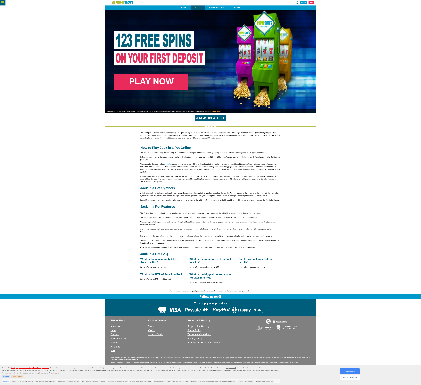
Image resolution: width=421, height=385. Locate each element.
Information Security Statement (204, 342)
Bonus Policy (194, 330)
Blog (113, 350)
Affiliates (115, 346)
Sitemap (115, 342)
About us (115, 326)
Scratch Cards (217, 8)
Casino (236, 8)
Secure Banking (119, 338)
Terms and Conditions (199, 334)
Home (183, 8)
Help (113, 330)
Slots (198, 8)
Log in (303, 3)
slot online (168, 164)
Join (311, 3)
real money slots (135, 357)
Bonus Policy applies (215, 111)
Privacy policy (194, 338)
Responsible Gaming (198, 326)
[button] (2, 2)
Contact (115, 334)
